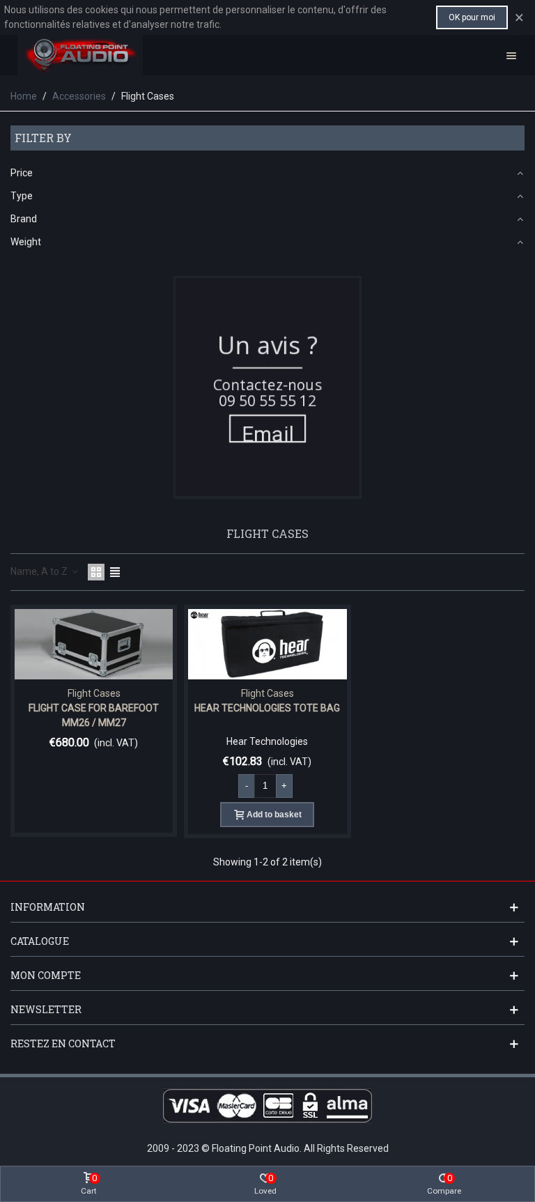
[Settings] (511, 55)
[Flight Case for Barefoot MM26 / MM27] (94, 644)
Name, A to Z (40, 571)
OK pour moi (472, 17)
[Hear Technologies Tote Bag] (267, 644)
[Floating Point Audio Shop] (80, 55)
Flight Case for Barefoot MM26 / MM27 (94, 715)
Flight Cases (94, 693)
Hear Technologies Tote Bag (267, 708)
